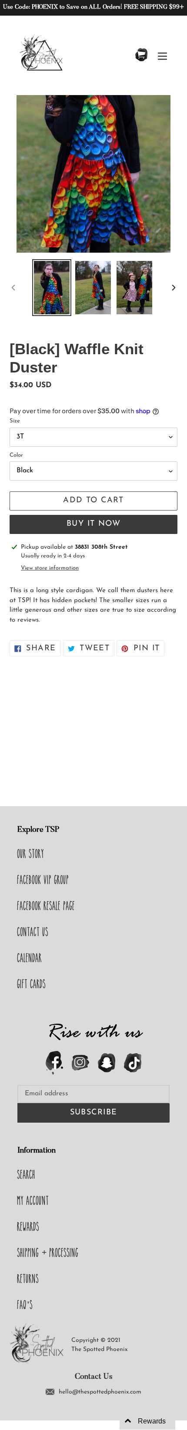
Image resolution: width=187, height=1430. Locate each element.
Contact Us (33, 931)
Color (16, 455)
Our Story (30, 853)
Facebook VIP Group (43, 879)
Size (15, 421)
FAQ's (25, 1304)
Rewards (28, 1226)
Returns (28, 1278)
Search (26, 1174)
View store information (50, 568)
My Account (33, 1200)
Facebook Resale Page (46, 905)
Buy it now (93, 524)
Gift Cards (31, 984)
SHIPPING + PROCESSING (48, 1252)
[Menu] (162, 55)
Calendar (29, 957)
